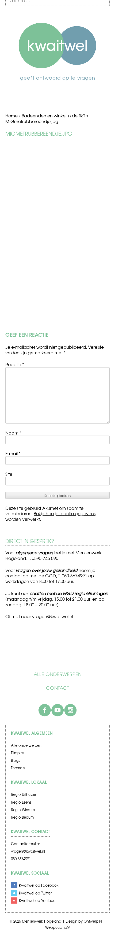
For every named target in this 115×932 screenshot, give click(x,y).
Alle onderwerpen (58, 674)
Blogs (15, 760)
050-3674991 (21, 858)
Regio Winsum (23, 809)
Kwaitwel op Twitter (35, 893)
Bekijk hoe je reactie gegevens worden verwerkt (50, 516)
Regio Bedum (22, 817)
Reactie (14, 364)
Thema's (18, 767)
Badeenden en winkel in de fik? (53, 115)
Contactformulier (25, 843)
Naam (13, 432)
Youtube (57, 710)
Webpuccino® (57, 927)
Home (11, 115)
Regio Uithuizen (24, 794)
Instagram (70, 710)
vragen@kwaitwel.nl (28, 851)
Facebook (44, 710)
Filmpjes (17, 752)
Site (8, 474)
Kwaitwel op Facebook (39, 885)
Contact (57, 687)
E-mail (13, 453)
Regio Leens (21, 802)
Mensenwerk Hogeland (41, 921)
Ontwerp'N (93, 921)
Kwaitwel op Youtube (37, 900)
